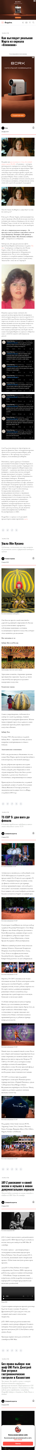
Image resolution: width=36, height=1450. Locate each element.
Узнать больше (18, 1439)
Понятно (18, 1444)
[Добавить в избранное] (33, 128)
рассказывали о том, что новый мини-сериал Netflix (16, 163)
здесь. (26, 519)
